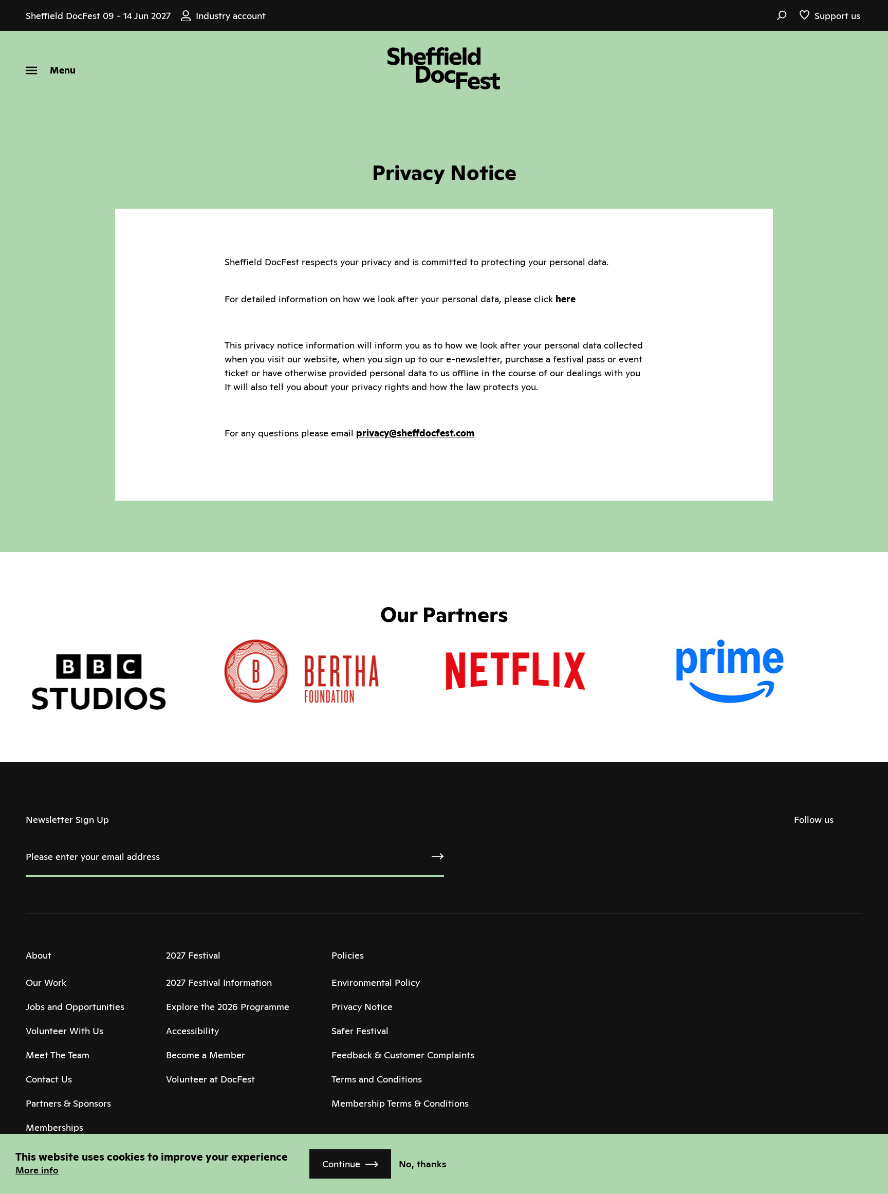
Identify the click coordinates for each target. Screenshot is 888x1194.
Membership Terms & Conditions (400, 1103)
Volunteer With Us (64, 1031)
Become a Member (205, 1055)
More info (37, 1170)
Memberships (54, 1127)
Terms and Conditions (376, 1079)
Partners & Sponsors (68, 1103)
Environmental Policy (375, 982)
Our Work (46, 982)
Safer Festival (359, 1031)
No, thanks (423, 1164)
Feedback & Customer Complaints (402, 1055)
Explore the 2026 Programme (227, 1007)
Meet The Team (57, 1055)
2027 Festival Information (219, 982)
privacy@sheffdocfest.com (415, 433)
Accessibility (192, 1031)
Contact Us (49, 1079)
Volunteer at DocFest (210, 1079)
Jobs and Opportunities (75, 1007)
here (566, 299)
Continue (341, 1164)
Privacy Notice (362, 1007)
